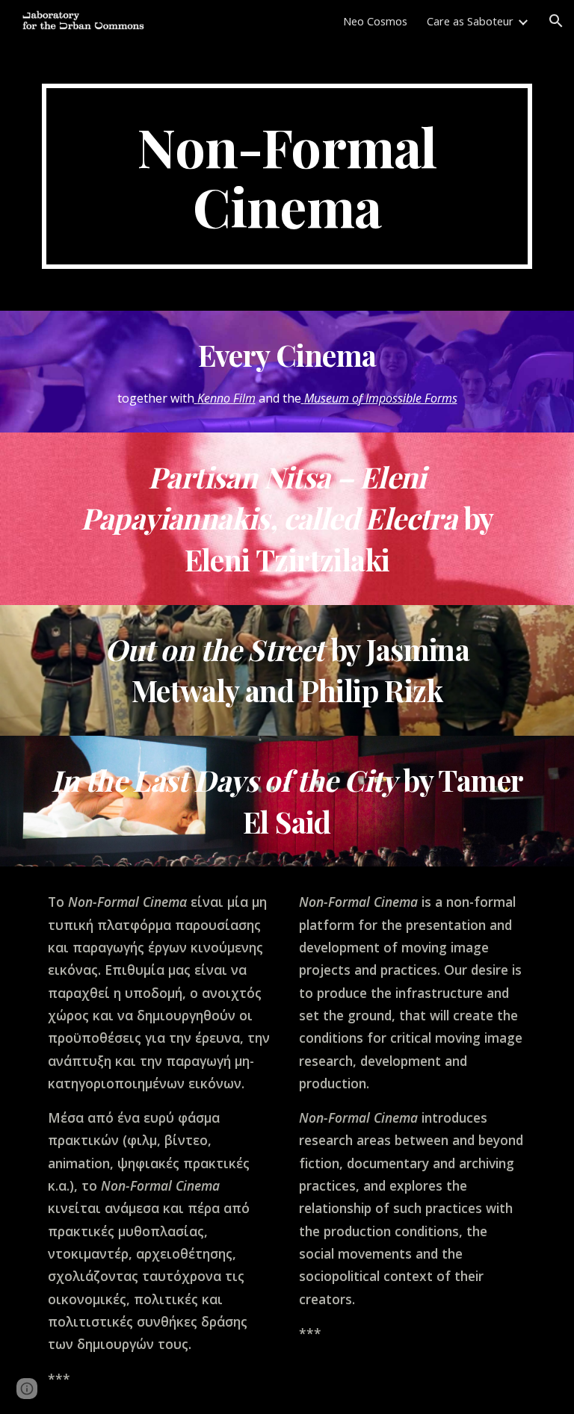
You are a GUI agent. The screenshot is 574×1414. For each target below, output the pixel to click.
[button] (556, 21)
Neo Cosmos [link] (375, 20)
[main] (286, 176)
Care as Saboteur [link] (470, 20)
